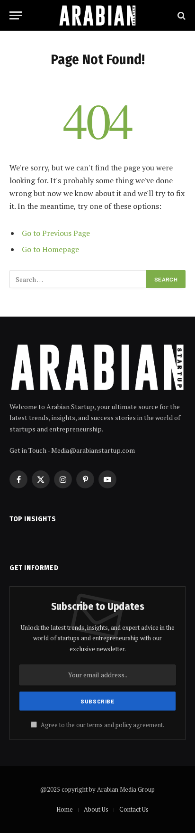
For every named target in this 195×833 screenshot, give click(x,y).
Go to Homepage (50, 249)
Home (64, 809)
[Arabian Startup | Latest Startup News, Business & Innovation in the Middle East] (97, 15)
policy (123, 725)
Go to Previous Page (56, 233)
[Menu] (15, 15)
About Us (96, 809)
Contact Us (134, 809)
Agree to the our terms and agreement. (101, 725)
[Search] (181, 15)
